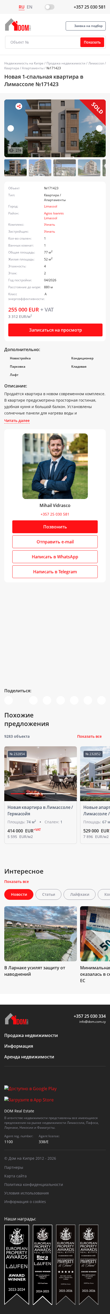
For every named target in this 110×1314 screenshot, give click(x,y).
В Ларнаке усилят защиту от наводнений (34, 971)
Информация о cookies (25, 1201)
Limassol (50, 206)
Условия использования (26, 1193)
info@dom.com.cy (92, 1021)
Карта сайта (15, 1175)
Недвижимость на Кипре (24, 63)
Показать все (89, 736)
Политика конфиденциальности (33, 1184)
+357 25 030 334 (90, 1016)
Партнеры (13, 1167)
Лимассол (96, 63)
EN (30, 7)
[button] (99, 128)
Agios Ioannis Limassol (54, 215)
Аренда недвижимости (29, 1057)
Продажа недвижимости (65, 63)
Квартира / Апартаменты (24, 68)
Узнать (49, 224)
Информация (18, 1046)
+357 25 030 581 (90, 7)
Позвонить (55, 527)
